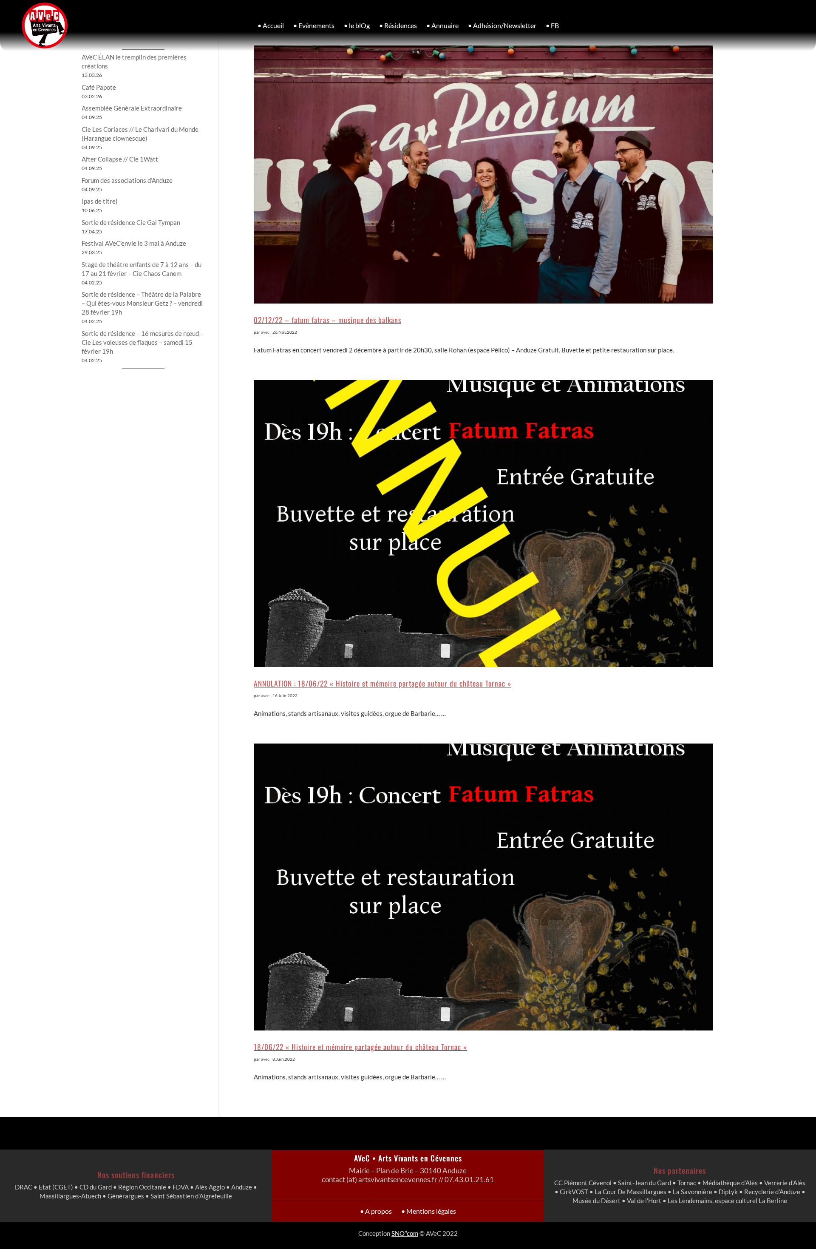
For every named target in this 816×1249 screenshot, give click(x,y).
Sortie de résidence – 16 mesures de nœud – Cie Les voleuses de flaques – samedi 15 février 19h (143, 342)
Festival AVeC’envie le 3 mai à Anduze (134, 243)
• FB (552, 25)
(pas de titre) (100, 201)
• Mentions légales (428, 1210)
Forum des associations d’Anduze (127, 180)
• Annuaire (442, 25)
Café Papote (99, 87)
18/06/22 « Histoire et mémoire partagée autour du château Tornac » (360, 1046)
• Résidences (398, 25)
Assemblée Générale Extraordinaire (132, 108)
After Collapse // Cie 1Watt (120, 159)
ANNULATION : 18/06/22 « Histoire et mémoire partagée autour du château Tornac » (382, 683)
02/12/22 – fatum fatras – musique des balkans (327, 319)
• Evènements (313, 25)
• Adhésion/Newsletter (502, 25)
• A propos (376, 1210)
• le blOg (357, 25)
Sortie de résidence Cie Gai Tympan (131, 222)
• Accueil (271, 25)
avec (265, 332)
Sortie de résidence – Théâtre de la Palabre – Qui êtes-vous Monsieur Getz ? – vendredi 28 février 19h (142, 303)
